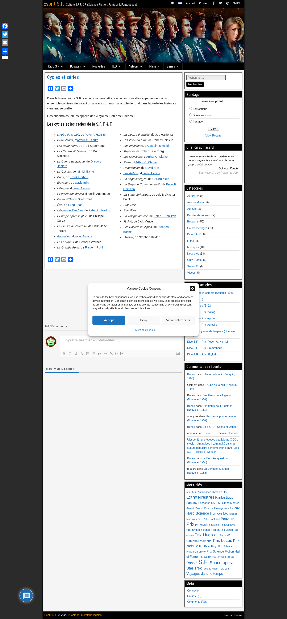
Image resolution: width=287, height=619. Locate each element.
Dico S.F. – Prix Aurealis (202, 324)
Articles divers (196, 202)
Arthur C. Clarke (87, 140)
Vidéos (191, 272)
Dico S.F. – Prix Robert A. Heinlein (208, 341)
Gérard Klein (160, 179)
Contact (204, 3)
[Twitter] (220, 3)
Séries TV (193, 266)
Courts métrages (197, 228)
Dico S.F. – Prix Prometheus (204, 348)
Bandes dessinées (198, 215)
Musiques (193, 247)
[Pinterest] (227, 3)
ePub (225, 492)
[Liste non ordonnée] (93, 353)
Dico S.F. (53, 66)
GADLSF (216, 503)
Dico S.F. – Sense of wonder (220, 426)
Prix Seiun (205, 556)
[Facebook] (214, 3)
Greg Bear (75, 205)
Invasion (233, 513)
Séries (171, 66)
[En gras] (64, 353)
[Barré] (82, 353)
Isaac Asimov (81, 188)
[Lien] (111, 353)
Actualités (193, 196)
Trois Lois (223, 568)
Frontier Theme (233, 615)
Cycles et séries (63, 77)
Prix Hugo (204, 535)
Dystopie (217, 492)
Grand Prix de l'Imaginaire (212, 508)
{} (116, 353)
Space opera (221, 562)
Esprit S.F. (53, 4)
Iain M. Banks (86, 171)
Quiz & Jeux (194, 259)
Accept (109, 320)
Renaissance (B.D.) (199, 305)
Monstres (191, 519)
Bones (191, 374)
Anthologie (191, 492)
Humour (216, 513)
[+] (122, 353)
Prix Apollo (213, 525)
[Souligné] (76, 353)
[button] (192, 288)
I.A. (225, 513)
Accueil (190, 3)
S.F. (203, 561)
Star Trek (194, 568)
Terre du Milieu (210, 568)
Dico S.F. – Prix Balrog (201, 311)
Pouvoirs (227, 519)
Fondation (63, 236)
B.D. (114, 66)
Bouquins (76, 66)
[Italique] (70, 353)
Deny (143, 320)
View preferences (178, 320)
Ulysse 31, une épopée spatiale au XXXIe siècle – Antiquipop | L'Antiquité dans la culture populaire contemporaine (212, 443)
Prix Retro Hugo (208, 546)
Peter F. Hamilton (96, 134)
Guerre (235, 508)
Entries (194, 596)
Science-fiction (202, 115)
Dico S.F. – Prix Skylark (202, 354)
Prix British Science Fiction (203, 529)
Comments (197, 601)
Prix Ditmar (226, 530)
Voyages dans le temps (204, 574)
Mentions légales (145, 330)
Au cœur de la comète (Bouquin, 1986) (210, 292)
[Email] (5, 43)
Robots (191, 563)
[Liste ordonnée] (88, 353)
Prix (190, 524)
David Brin (82, 182)
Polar (206, 519)
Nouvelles (98, 66)
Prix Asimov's (227, 524)
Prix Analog (201, 525)
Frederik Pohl (94, 247)
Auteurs (134, 66)
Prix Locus (222, 540)
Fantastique (200, 109)
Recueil (230, 556)
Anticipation (204, 492)
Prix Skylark (218, 557)
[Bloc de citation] (99, 353)
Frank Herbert (79, 177)
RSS (238, 3)
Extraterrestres (200, 497)
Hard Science (197, 513)
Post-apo (215, 519)
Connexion (193, 590)
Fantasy (198, 121)
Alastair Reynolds (158, 145)
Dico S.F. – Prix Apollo (201, 318)
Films (152, 66)
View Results (213, 135)
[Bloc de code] (105, 353)
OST (200, 519)
